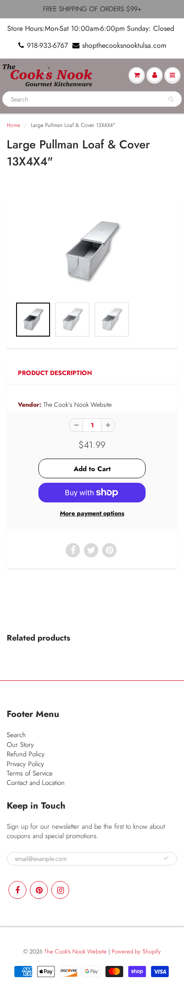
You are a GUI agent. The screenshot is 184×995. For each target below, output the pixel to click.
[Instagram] (60, 890)
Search (16, 735)
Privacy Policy (25, 764)
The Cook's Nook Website (77, 404)
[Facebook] (17, 890)
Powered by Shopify (136, 951)
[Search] (171, 99)
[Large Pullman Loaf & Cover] (92, 251)
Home (13, 125)
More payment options (92, 513)
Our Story (20, 745)
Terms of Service (30, 773)
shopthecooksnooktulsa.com (124, 46)
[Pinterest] (39, 890)
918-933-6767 (47, 46)
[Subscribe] (166, 858)
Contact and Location (36, 783)
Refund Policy (26, 754)
